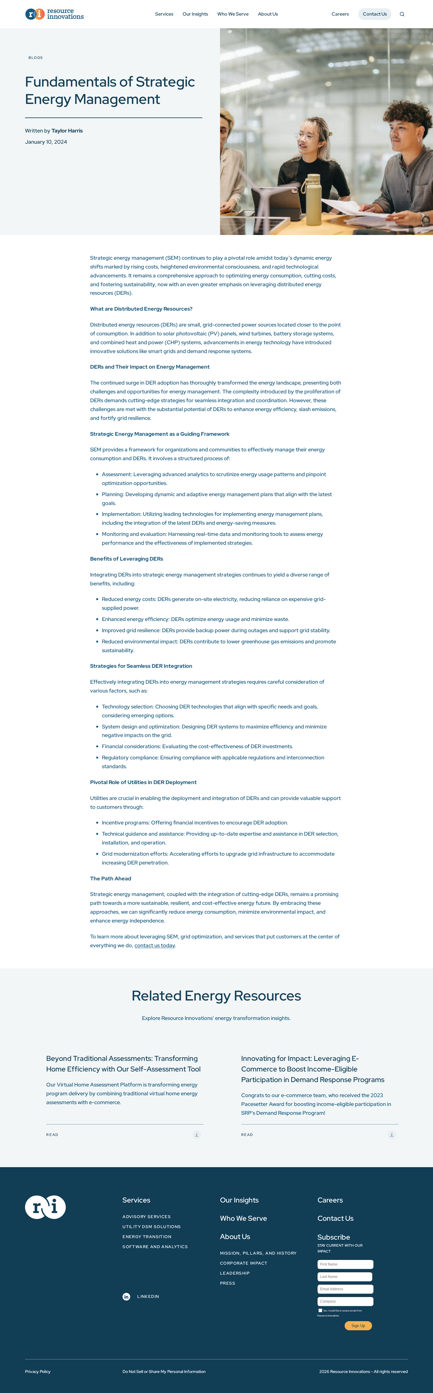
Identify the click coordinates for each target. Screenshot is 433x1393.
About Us (268, 14)
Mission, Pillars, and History (258, 1253)
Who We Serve (233, 14)
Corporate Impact (243, 1263)
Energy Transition (147, 1236)
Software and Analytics (155, 1246)
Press (227, 1283)
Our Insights (195, 14)
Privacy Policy (38, 1371)
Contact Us (375, 14)
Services (164, 14)
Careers (340, 14)
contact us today (155, 945)
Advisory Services (147, 1216)
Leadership (235, 1273)
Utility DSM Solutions (152, 1226)
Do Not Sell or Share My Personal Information (164, 1371)
